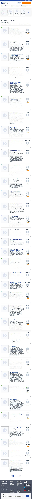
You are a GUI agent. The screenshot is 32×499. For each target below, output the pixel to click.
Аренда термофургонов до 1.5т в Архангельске (16, 240)
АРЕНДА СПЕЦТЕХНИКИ (27, 221)
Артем (28, 145)
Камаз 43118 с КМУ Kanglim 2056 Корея (16, 273)
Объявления (21, 0)
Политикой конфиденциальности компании (17, 496)
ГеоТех (27, 131)
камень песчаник (13, 440)
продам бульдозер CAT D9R (15, 165)
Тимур (27, 117)
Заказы (18, 0)
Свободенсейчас (4, 12)
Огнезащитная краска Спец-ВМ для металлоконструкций (16, 55)
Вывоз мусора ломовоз (14, 372)
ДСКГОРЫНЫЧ (27, 455)
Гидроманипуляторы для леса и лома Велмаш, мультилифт (16, 283)
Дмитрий (27, 337)
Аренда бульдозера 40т (14, 178)
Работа (30, 5)
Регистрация (19, 483)
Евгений (27, 58)
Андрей (27, 234)
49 (20, 475)
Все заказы (19, 490)
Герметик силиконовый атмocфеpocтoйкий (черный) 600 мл (16, 113)
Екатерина (27, 72)
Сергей (27, 323)
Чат (15, 0)
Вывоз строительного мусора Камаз (16, 360)
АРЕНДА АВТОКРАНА (14, 216)
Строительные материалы (18, 6)
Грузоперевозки (7, 5)
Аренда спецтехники (3, 6)
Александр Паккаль (27, 391)
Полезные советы (19, 488)
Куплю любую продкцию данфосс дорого (16, 151)
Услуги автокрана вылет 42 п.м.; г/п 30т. (16, 320)
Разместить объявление (26, 3)
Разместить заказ (19, 3)
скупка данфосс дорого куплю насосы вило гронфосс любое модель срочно (17, 414)
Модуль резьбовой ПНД (14, 399)
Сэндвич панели (27, 351)
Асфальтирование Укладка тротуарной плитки (15, 451)
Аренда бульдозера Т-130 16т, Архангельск (15, 260)
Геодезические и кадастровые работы (17, 140)
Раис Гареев (27, 277)
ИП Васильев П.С (28, 445)
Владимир (27, 183)
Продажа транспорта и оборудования (24, 6)
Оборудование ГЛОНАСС (14, 229)
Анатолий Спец (27, 32)
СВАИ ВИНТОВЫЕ (13, 127)
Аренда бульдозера (13, 41)
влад (27, 154)
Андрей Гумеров (27, 297)
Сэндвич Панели (13, 346)
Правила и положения (19, 486)
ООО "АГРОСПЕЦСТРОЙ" (27, 404)
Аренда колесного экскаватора (15, 191)
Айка (27, 86)
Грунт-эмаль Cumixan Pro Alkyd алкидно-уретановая (15, 83)
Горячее (26, 0)
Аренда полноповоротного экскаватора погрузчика (15, 29)
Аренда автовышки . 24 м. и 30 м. (15, 427)
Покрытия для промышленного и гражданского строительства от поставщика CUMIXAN (16, 98)
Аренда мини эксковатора (14, 386)
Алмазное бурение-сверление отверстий (15, 333)
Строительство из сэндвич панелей (16, 292)
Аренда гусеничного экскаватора (16, 203)
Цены (18, 484)
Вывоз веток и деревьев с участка (16, 305)
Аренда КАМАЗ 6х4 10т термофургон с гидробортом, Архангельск (17, 250)
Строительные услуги (13, 6)
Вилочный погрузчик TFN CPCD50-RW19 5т (16, 68)
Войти (29, 0)
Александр (27, 169)
